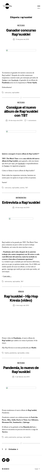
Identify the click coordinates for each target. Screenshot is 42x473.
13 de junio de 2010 (22, 39)
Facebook (14, 80)
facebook (21, 163)
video (27, 353)
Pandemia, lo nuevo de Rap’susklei (21, 370)
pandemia (13, 353)
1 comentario (31, 120)
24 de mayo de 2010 (15, 120)
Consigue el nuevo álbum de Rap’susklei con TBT (21, 111)
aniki (6, 437)
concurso (8, 92)
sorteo (22, 188)
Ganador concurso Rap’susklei (21, 32)
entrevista (8, 281)
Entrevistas (21, 197)
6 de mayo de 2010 (22, 305)
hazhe (7, 353)
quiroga (19, 437)
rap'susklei (15, 92)
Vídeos (21, 291)
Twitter (4, 80)
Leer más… (7, 276)
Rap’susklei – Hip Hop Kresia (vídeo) (21, 298)
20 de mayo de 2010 (22, 207)
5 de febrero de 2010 (22, 377)
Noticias (21, 25)
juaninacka (12, 437)
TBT (26, 188)
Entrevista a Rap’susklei (21, 202)
